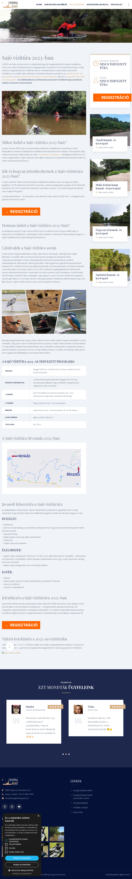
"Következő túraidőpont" (49, 154)
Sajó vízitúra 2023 (19, 38)
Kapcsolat (116, 4)
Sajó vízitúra (77, 4)
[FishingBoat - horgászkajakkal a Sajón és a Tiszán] (13, 4)
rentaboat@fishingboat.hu (17, 798)
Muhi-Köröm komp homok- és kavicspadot (36, 76)
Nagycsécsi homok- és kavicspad (109, 231)
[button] (63, 754)
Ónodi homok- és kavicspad (106, 141)
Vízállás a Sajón (80, 807)
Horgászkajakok (80, 802)
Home (39, 4)
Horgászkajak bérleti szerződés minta (82, 797)
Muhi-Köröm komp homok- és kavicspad (108, 186)
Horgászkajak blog (97, 4)
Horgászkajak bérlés (55, 4)
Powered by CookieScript (22, 874)
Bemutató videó (106, 147)
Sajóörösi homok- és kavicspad (107, 276)
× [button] (38, 816)
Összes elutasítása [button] (22, 865)
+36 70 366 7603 (25, 794)
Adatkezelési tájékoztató (118, 874)
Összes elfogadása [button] (22, 858)
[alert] (22, 844)
